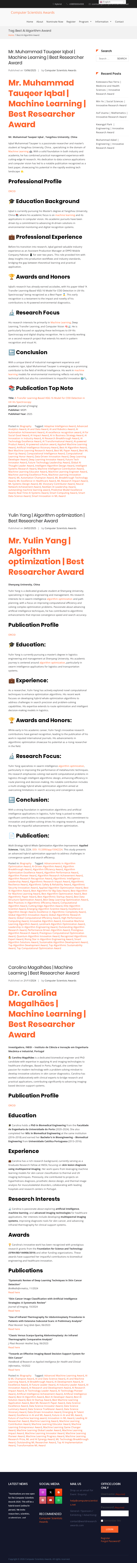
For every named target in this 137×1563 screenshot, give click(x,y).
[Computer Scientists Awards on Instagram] (42, 1492)
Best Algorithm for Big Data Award (50, 890)
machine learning (65, 215)
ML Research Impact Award (72, 480)
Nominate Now (54, 21)
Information (101, 21)
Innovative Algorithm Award (45, 921)
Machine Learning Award (44, 1421)
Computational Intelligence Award (46, 453)
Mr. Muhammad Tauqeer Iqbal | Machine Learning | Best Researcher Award (46, 57)
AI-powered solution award (41, 444)
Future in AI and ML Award (67, 1415)
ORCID (12, 191)
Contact (119, 21)
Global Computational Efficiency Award (38, 917)
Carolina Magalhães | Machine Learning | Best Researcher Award (43, 970)
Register (71, 21)
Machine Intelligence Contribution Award (61, 468)
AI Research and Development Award (50, 1387)
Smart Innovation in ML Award (49, 496)
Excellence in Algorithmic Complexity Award (61, 911)
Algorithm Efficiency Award (48, 869)
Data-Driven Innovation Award (51, 456)
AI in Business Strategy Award (66, 435)
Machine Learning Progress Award (45, 1436)
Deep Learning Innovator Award (46, 459)
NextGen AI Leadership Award (59, 486)
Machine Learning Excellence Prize (27, 474)
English (106, 2)
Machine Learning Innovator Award (44, 1433)
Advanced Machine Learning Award (64, 1375)
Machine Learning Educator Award (27, 471)
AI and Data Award (37, 429)
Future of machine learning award (27, 1418)
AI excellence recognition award (63, 432)
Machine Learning (18, 151)
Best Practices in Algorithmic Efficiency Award (33, 902)
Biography (25, 426)
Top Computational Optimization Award (39, 948)
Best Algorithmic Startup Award (55, 896)
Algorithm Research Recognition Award (30, 878)
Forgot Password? (110, 1541)
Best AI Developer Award (59, 1396)
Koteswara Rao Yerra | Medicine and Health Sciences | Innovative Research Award (108, 87)
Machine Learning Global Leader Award (39, 1430)
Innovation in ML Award (61, 1418)
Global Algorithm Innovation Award (28, 914)
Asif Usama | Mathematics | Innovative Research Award (112, 114)
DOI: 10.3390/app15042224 (47, 849)
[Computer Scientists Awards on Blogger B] (58, 1492)
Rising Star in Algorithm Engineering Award (49, 939)
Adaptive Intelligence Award (60, 426)
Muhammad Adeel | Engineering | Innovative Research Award (110, 143)
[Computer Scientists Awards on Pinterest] (42, 1500)
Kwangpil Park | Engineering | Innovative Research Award (110, 128)
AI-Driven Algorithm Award (47, 866)
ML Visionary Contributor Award (57, 483)
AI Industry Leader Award (71, 1384)
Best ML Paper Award (66, 450)
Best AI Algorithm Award (73, 447)
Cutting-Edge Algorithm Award (45, 905)
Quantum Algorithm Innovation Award (38, 936)
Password (112, 1507)
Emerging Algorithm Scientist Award (47, 908)
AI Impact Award (39, 435)
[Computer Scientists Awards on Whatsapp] (58, 1500)
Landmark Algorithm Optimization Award (62, 924)
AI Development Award (67, 1381)
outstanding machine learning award (29, 489)
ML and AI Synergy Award (40, 1439)
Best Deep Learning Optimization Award (65, 899)
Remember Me (112, 1520)
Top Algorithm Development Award (28, 945)
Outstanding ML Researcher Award (36, 1442)
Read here (14, 1292)
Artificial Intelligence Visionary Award (37, 447)
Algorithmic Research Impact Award (50, 881)
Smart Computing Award (63, 492)
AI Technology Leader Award (41, 1390)
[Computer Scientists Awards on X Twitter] (50, 1492)
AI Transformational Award (57, 441)
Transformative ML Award (31, 1445)
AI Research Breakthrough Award (60, 438)
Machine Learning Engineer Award (67, 471)
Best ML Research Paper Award (47, 1402)
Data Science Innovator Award (46, 1405)
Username (113, 1494)
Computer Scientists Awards (33, 12)
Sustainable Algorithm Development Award (63, 942)
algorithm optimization (60, 598)
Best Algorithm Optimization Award (61, 893)
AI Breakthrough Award (40, 1381)
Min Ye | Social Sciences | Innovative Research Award (111, 103)
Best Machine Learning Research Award (30, 450)
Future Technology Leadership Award (49, 462)
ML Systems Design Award (23, 483)
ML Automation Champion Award (35, 477)
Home (30, 21)
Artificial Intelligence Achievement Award (40, 1393)
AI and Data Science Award (50, 1378)
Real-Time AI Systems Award (32, 492)
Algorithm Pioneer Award (22, 875)
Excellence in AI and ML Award (34, 1415)
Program (84, 21)
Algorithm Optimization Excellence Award (41, 871)
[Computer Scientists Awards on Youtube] (50, 1500)
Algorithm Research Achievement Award (60, 875)
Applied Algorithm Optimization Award (60, 887)
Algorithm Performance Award (61, 872)
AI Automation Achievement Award (43, 431)
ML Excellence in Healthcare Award (36, 480)
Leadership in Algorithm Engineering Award (32, 927)
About (39, 21)
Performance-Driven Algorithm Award (49, 930)
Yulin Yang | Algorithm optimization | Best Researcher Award (46, 518)
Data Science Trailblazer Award (45, 1409)
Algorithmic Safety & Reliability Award (50, 884)
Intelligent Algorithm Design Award (54, 465)
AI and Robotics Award (62, 429)
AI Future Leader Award (42, 1384)
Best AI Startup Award (39, 1399)
